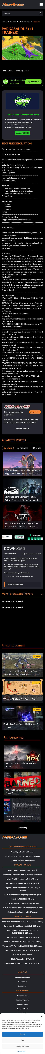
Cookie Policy (21, 1051)
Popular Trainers (22, 1000)
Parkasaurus (24, 22)
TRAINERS (24, 448)
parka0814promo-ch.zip (15, 584)
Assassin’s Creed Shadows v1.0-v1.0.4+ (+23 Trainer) (22, 922)
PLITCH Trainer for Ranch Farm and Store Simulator (23, 907)
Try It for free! (33, 81)
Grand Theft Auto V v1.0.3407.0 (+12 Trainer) (22, 963)
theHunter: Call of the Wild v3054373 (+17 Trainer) (22, 874)
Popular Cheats (23, 1009)
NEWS (9, 448)
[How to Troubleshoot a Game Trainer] (22, 810)
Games (13, 22)
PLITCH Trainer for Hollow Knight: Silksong (22, 903)
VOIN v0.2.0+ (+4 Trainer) (22, 955)
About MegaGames (22, 977)
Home (4, 22)
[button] (42, 1016)
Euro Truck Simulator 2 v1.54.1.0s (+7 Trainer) (22, 950)
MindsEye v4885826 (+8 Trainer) (22, 899)
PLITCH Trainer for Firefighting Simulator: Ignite (22, 894)
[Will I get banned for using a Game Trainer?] (22, 783)
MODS (38, 448)
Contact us (22, 982)
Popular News (22, 1013)
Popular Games (22, 996)
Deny (22, 1040)
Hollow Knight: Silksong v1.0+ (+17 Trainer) (22, 879)
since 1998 (34, 412)
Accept (22, 1034)
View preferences (22, 1046)
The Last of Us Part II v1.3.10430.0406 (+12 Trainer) (22, 946)
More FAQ (22, 828)
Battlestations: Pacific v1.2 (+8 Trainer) (23, 912)
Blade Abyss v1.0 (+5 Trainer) (22, 959)
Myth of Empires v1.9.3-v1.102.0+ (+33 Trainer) (22, 942)
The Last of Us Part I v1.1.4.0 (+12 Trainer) (22, 937)
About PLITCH (22, 133)
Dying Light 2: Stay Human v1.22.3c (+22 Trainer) (22, 926)
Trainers (36, 22)
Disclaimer (22, 986)
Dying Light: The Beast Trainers (22, 852)
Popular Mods (22, 1004)
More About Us (22, 428)
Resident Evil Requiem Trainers (22, 860)
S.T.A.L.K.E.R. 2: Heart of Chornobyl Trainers (22, 856)
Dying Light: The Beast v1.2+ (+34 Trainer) (22, 883)
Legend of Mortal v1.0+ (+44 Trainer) (22, 870)
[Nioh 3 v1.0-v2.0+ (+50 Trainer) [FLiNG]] (22, 757)
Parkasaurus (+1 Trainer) (12, 601)
